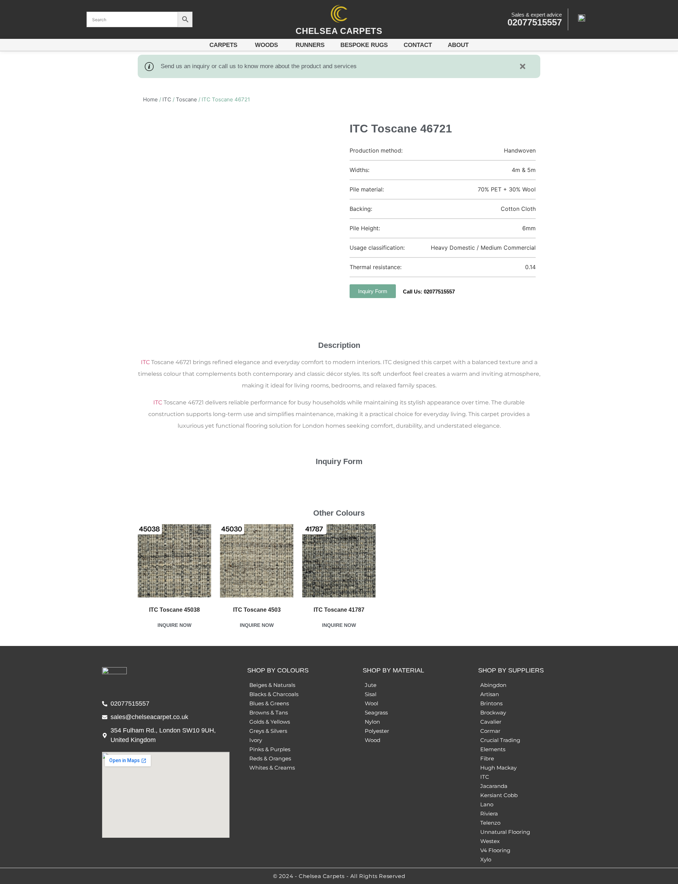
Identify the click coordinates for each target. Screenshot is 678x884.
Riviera (489, 813)
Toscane (186, 99)
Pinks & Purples (269, 749)
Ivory (255, 740)
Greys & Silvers (268, 731)
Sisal (370, 694)
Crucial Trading (500, 740)
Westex (490, 841)
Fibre (487, 758)
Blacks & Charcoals (273, 694)
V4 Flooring (495, 850)
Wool (371, 703)
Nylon (372, 721)
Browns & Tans (268, 712)
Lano (486, 804)
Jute (370, 685)
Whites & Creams (272, 767)
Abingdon (493, 685)
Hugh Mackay (498, 767)
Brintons (491, 703)
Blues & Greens (269, 703)
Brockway (493, 712)
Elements (492, 749)
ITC (166, 99)
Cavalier (490, 721)
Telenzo (490, 822)
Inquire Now (174, 625)
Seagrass (376, 712)
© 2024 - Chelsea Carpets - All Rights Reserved (339, 876)
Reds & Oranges (270, 758)
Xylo (485, 859)
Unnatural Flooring (505, 832)
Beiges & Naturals (272, 685)
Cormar (490, 731)
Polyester (377, 731)
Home (150, 99)
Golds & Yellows (269, 721)
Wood (372, 740)
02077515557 (534, 22)
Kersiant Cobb (499, 795)
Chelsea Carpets (339, 31)
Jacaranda (493, 786)
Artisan (489, 694)
